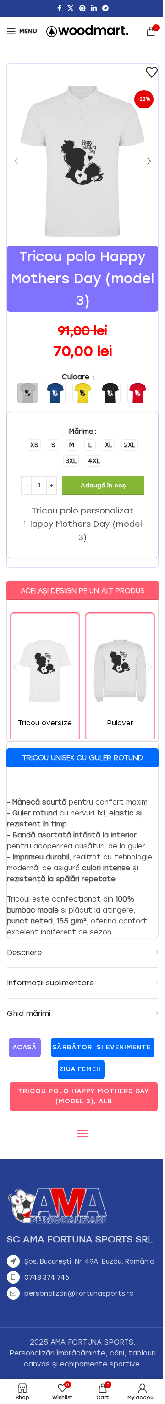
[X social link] (71, 8)
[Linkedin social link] (93, 8)
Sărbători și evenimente (101, 1047)
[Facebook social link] (59, 8)
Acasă (24, 1047)
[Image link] (57, 1205)
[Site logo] (87, 31)
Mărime (81, 431)
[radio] (34, 445)
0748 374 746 (46, 1277)
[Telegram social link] (105, 8)
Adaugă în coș (103, 485)
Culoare (77, 377)
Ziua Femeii (80, 1069)
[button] (16, 161)
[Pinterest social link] (82, 8)
